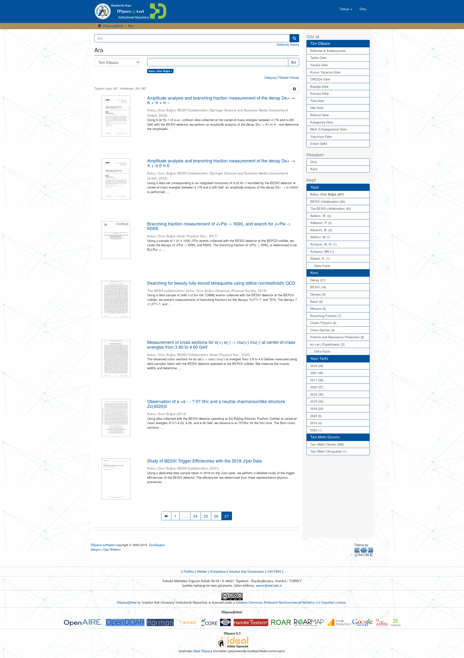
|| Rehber (200, 571)
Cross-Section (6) (322, 330)
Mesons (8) (318, 308)
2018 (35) (316, 394)
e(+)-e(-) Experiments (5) (327, 344)
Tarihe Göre (318, 57)
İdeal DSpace (202, 651)
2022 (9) (316, 415)
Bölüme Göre (319, 115)
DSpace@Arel (113, 25)
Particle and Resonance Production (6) (337, 337)
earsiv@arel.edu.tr (269, 585)
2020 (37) (316, 387)
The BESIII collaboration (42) (330, 208)
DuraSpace (157, 544)
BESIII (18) (318, 287)
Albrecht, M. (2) (321, 230)
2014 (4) (316, 422)
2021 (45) (316, 372)
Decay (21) (318, 280)
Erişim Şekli (318, 143)
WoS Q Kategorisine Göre (328, 129)
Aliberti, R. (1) (320, 258)
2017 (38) (316, 380)
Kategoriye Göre (321, 122)
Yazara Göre (319, 65)
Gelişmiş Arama (288, 44)
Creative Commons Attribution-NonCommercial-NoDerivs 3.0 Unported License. (291, 602)
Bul (293, 62)
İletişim (96, 549)
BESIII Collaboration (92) (327, 201)
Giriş (313, 161)
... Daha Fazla (320, 265)
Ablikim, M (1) (320, 237)
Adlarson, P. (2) (321, 222)
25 (206, 516)
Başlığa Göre (319, 86)
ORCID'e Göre (320, 79)
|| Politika (187, 571)
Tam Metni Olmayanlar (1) (328, 451)
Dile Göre (316, 107)
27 (227, 516)
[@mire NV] (363, 552)
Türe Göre (317, 100)
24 (195, 516)
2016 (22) (316, 408)
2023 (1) (316, 430)
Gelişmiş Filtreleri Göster (281, 77)
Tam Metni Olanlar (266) (327, 444)
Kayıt (314, 168)
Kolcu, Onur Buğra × (160, 71)
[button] (346, 9)
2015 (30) (316, 401)
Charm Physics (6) (323, 322)
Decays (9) (318, 294)
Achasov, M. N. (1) (323, 244)
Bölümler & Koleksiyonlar (328, 50)
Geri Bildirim (112, 549)
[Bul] (294, 38)
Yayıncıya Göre (321, 136)
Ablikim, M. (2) (320, 215)
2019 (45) (316, 365)
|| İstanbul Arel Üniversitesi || (245, 571)
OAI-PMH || (274, 571)
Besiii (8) (316, 301)
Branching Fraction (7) (325, 315)
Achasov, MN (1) (322, 251)
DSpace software (103, 544)
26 (216, 516)
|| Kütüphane (216, 571)
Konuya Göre (319, 93)
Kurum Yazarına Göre (325, 72)
